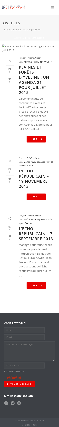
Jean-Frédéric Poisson (31, 58)
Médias (27, 162)
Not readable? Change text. (14, 371)
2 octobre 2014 (45, 61)
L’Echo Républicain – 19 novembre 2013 (34, 178)
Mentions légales (29, 425)
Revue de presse (38, 162)
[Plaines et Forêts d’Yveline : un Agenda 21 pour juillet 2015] (29, 48)
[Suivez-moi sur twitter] (13, 403)
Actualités (28, 61)
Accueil (18, 38)
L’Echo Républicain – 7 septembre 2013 (36, 233)
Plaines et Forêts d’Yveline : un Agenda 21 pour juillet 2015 (34, 79)
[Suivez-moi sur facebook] (6, 403)
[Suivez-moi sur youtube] (19, 403)
